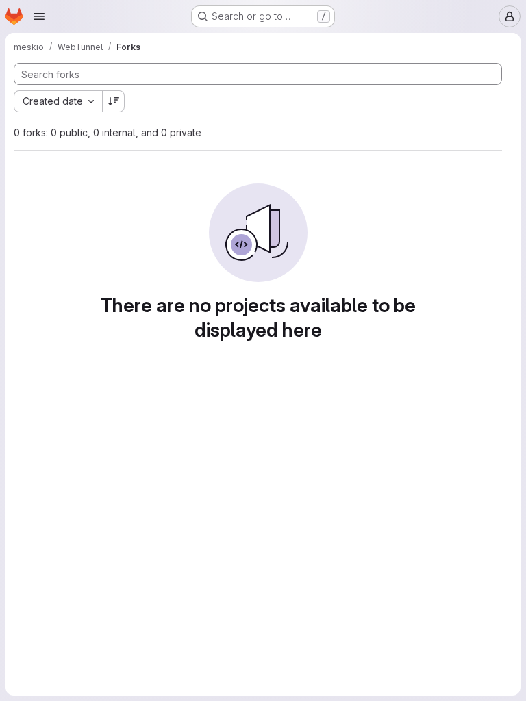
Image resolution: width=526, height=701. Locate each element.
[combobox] (58, 101)
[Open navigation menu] (39, 16)
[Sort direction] (114, 101)
